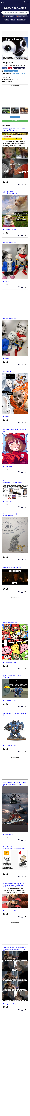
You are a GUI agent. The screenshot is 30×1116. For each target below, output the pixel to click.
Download (16, 68)
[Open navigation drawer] (28, 2)
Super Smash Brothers (11, 662)
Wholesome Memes (10, 229)
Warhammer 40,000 (10, 700)
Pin (10, 68)
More (23, 68)
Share (5, 68)
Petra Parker (8, 466)
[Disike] (19, 185)
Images (6, 19)
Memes (13, 19)
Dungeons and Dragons (11, 1004)
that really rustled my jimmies (11, 71)
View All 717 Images (15, 117)
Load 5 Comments (15, 120)
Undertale (7, 281)
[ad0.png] (15, 48)
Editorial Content (21, 19)
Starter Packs (8, 501)
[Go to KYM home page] (2, 2)
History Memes (9, 834)
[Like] (22, 185)
